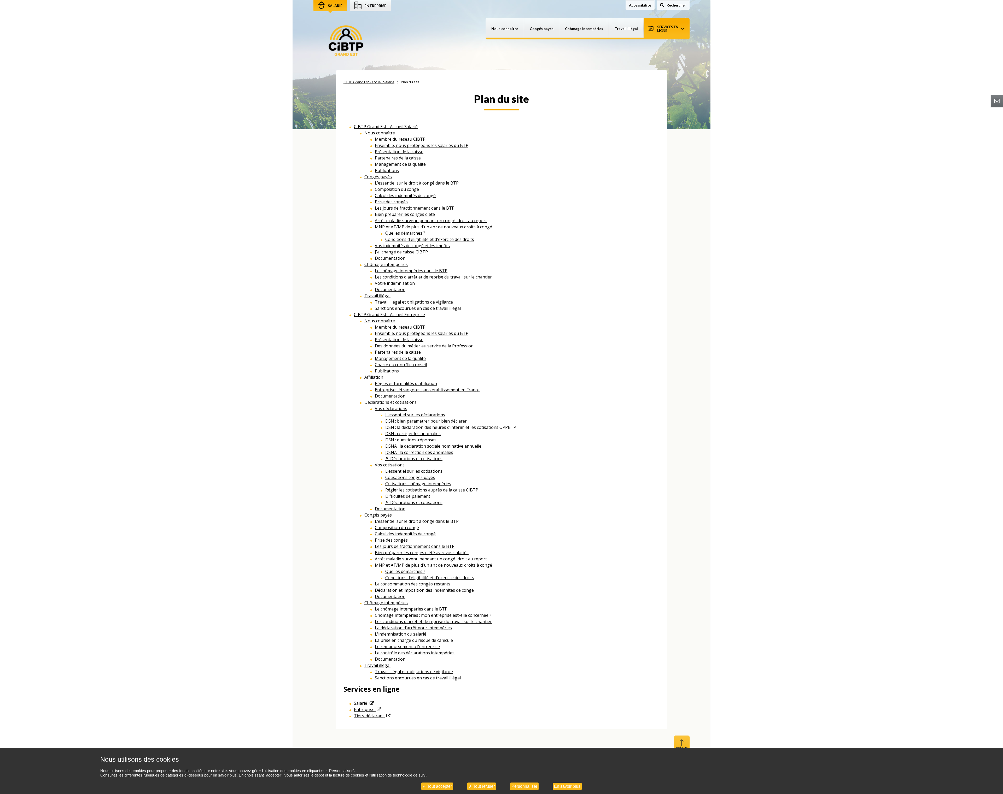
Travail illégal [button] (626, 28)
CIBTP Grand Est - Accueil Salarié (368, 82)
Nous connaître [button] (504, 28)
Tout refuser (483, 786)
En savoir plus (567, 786)
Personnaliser (524, 786)
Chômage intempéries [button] (584, 28)
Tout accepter (439, 786)
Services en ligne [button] (667, 29)
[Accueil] (345, 41)
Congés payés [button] (541, 28)
